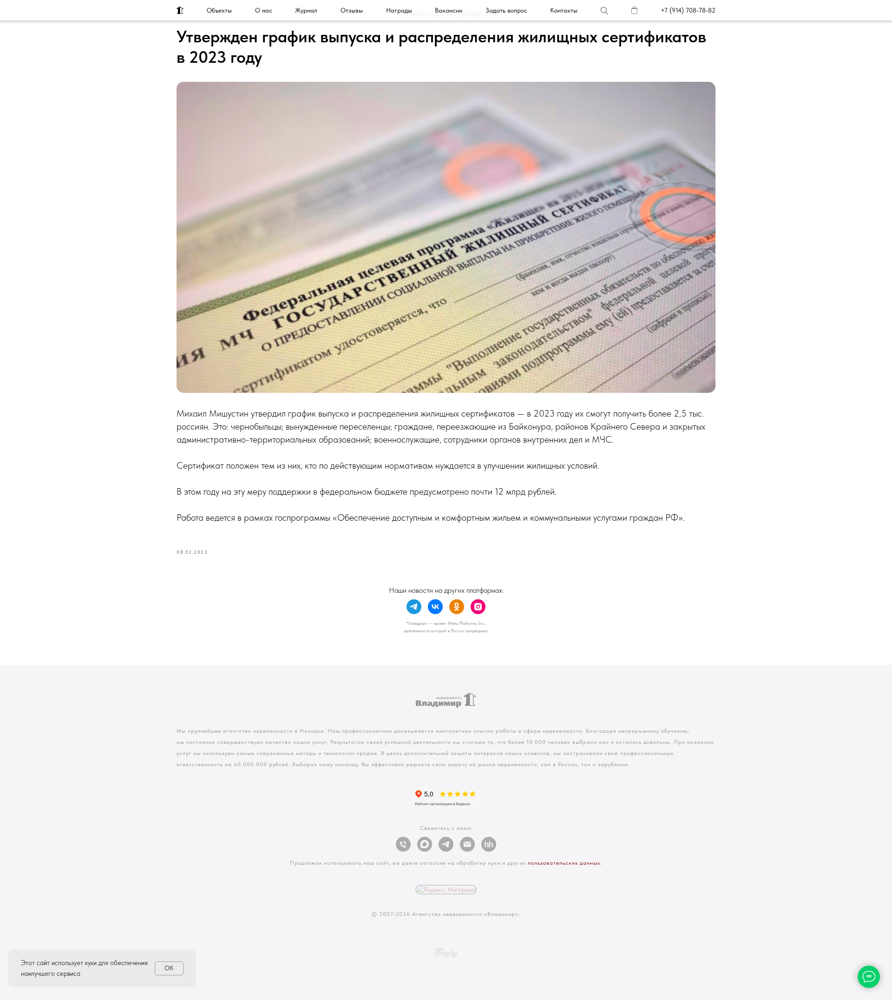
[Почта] (467, 844)
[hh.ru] (488, 844)
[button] (506, 10)
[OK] (456, 606)
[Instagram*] (478, 606)
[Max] (424, 844)
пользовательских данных (564, 863)
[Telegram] (414, 606)
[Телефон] (403, 844)
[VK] (435, 606)
